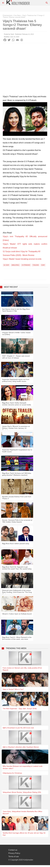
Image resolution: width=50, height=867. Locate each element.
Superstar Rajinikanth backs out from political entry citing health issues (15, 380)
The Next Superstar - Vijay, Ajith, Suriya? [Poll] (20, 708)
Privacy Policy (14, 853)
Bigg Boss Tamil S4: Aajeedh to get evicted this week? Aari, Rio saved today (17, 568)
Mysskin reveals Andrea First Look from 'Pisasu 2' (16, 497)
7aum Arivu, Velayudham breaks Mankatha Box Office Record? (22, 812)
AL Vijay (6, 265)
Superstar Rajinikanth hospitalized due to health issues (17, 451)
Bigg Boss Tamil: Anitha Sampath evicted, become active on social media (16, 404)
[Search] (46, 3)
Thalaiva (36, 265)
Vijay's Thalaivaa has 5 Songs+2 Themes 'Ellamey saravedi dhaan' (23, 16)
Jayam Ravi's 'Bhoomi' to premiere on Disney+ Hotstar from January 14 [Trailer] (16, 428)
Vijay (43, 265)
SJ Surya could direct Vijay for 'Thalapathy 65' (22, 251)
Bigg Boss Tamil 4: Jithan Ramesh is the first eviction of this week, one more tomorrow (17, 639)
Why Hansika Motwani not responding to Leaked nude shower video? (22, 767)
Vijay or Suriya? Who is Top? (13, 689)
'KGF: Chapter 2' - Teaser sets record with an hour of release (16, 357)
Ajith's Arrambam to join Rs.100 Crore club (18, 728)
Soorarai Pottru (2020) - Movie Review (18, 255)
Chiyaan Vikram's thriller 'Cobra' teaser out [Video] (16, 333)
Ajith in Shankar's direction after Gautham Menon (21, 747)
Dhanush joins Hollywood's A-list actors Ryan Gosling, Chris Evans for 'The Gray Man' (17, 592)
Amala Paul (15, 265)
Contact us (12, 850)
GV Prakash (26, 265)
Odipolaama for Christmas (12, 773)
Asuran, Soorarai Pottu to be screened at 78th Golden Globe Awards (17, 521)
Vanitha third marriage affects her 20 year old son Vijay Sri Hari (24, 834)
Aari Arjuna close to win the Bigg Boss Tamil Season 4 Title (16, 310)
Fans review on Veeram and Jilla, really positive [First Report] (22, 669)
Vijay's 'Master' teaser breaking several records (22, 259)
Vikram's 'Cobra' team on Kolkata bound (17, 614)
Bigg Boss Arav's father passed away (15, 543)
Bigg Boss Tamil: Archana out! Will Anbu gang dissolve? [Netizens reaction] (16, 474)
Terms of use (13, 857)
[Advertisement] (25, 69)
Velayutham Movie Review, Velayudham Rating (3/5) (22, 792)
